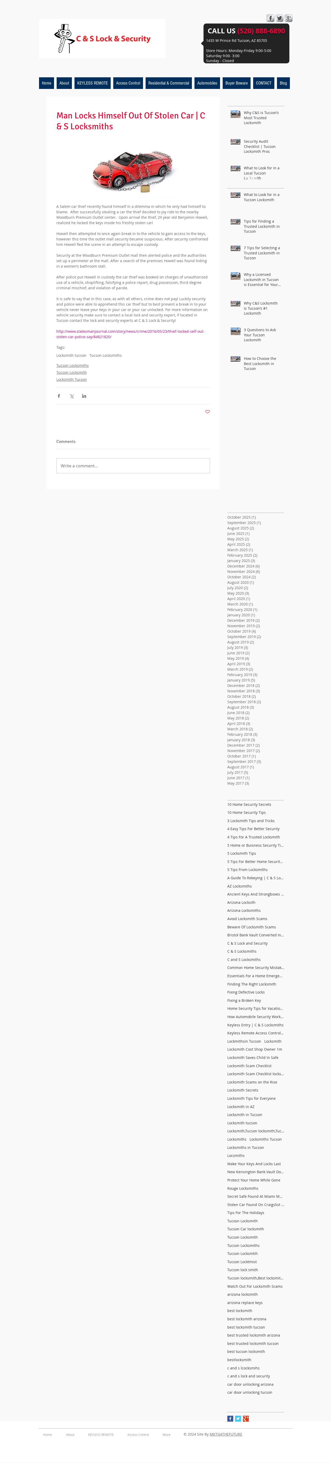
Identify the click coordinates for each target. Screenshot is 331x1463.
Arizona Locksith (241, 902)
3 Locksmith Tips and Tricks (251, 820)
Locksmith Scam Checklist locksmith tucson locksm (255, 1073)
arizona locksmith (242, 1294)
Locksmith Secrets (242, 1090)
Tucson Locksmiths (105, 355)
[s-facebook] (270, 18)
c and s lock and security (248, 1376)
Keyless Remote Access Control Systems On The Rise (255, 1032)
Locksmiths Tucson (266, 1139)
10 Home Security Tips (246, 812)
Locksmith (273, 1041)
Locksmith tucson (71, 355)
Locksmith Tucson (71, 379)
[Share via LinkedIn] (84, 395)
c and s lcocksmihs (243, 1368)
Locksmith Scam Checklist (249, 1065)
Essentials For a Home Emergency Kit (255, 975)
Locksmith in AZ (240, 1106)
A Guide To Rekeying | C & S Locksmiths (255, 877)
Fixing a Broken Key (244, 1000)
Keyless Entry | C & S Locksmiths (255, 1024)
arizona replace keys (245, 1302)
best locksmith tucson (246, 1327)
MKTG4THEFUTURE (226, 1434)
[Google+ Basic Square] (246, 1419)
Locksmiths (236, 1139)
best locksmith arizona (246, 1318)
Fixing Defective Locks (246, 992)
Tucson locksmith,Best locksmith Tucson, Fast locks (255, 1278)
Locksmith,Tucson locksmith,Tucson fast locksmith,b (255, 1130)
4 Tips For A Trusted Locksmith (253, 837)
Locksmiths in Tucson (245, 1147)
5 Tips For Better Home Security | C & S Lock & (255, 861)
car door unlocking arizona (250, 1384)
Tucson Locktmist (242, 1261)
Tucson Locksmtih (242, 1253)
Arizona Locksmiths (244, 910)
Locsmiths (236, 1155)
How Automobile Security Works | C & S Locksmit (255, 1016)
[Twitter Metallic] (279, 18)
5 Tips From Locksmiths (247, 869)
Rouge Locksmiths (242, 1188)
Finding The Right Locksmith (251, 984)
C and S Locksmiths (244, 959)
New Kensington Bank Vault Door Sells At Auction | (255, 1171)
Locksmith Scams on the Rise (252, 1082)
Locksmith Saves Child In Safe (253, 1057)
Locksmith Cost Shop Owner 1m (254, 1049)
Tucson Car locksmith (245, 1228)
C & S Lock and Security (247, 943)
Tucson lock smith (242, 1269)
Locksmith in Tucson (244, 1114)
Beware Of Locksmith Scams (251, 926)
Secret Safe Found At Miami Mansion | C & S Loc (255, 1196)
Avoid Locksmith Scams (247, 918)
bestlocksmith (239, 1359)
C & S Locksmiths (242, 951)
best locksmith (239, 1310)
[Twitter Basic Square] (238, 1419)
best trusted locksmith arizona (253, 1335)
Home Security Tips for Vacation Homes (255, 1008)
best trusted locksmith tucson (253, 1343)
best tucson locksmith (246, 1351)
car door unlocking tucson (249, 1392)
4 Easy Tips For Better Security (253, 828)
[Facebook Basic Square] (230, 1419)
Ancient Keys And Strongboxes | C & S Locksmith (255, 894)
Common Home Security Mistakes (255, 967)
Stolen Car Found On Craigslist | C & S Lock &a (255, 1204)
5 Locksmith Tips (241, 853)
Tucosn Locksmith (242, 1220)
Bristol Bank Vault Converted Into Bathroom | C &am (255, 935)
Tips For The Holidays (245, 1212)
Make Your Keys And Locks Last (254, 1163)
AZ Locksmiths (239, 886)
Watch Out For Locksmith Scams (255, 1286)
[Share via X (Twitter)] (71, 395)
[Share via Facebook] (58, 395)
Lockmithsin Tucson (244, 1041)
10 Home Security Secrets (249, 804)
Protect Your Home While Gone (253, 1180)
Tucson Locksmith (71, 372)
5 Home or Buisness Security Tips (255, 845)
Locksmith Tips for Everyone (251, 1098)
